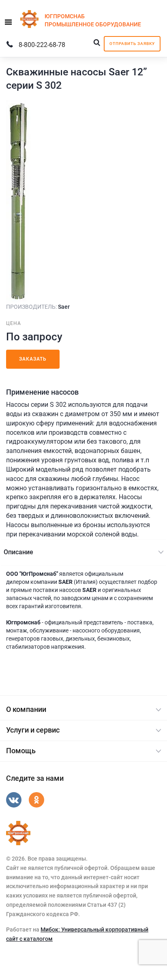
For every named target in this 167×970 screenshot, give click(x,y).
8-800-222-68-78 (42, 45)
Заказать (33, 359)
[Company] (18, 833)
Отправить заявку (132, 43)
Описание (18, 552)
